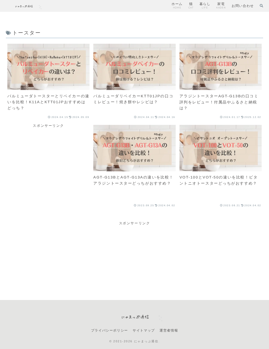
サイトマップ (144, 330)
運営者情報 (169, 330)
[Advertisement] (48, 162)
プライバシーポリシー (109, 330)
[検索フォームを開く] (261, 5)
